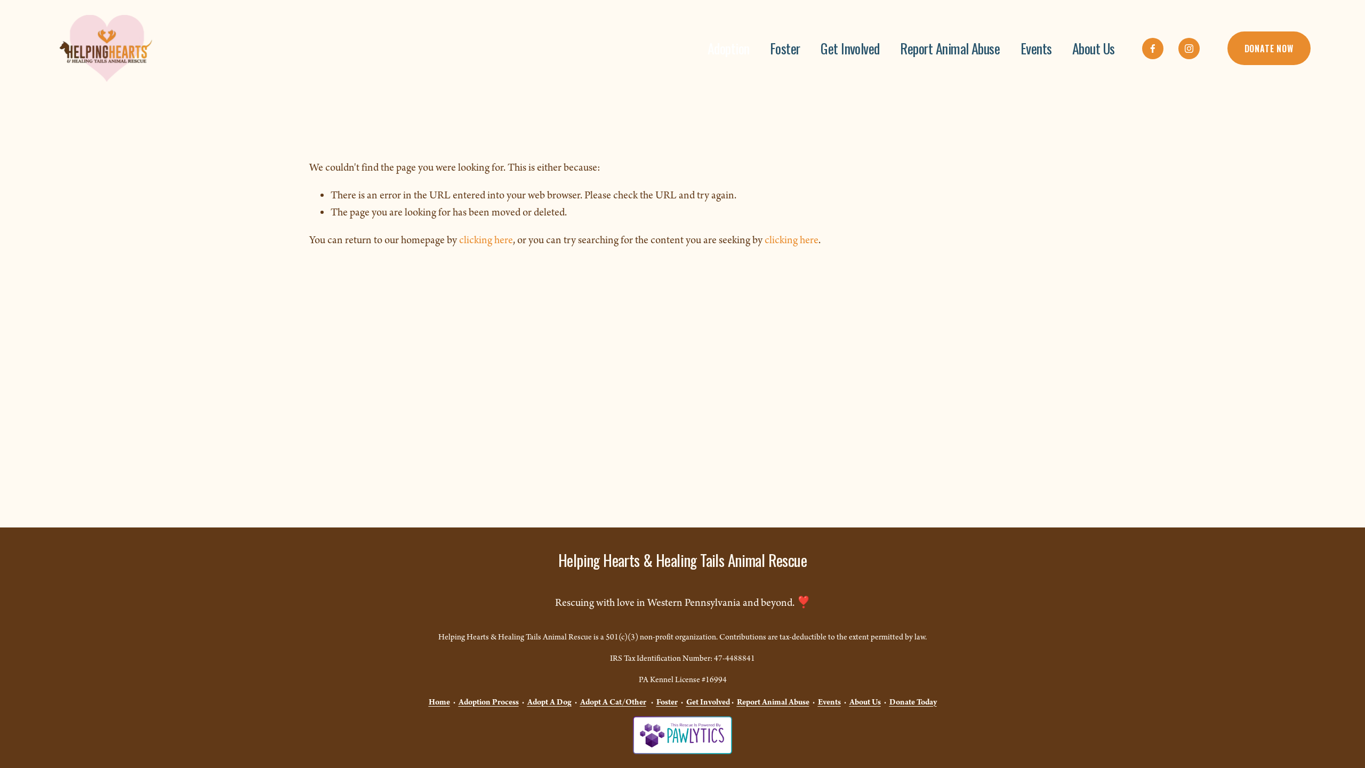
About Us (1093, 48)
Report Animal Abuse (950, 48)
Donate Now (1269, 48)
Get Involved (850, 48)
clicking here (486, 240)
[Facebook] (1152, 48)
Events (1036, 48)
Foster (785, 48)
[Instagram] (1189, 48)
